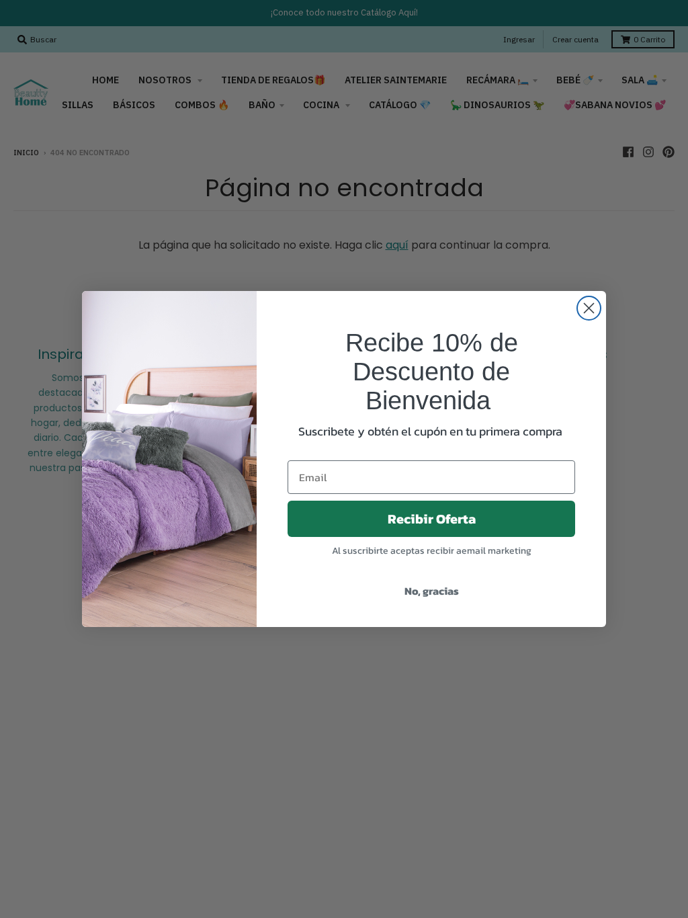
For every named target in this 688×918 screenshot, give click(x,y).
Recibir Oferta (432, 519)
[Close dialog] (589, 308)
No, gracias (431, 591)
